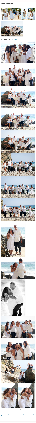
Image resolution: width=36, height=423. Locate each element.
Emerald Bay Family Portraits (17, 409)
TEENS (22, 6)
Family (7, 409)
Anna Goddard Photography (7, 3)
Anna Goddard (12, 409)
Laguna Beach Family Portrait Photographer (24, 409)
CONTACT (28, 6)
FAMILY (17, 6)
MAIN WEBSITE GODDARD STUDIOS (4, 6)
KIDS (20, 6)
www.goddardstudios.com (15, 39)
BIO (25, 6)
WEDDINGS (14, 6)
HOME (10, 6)
